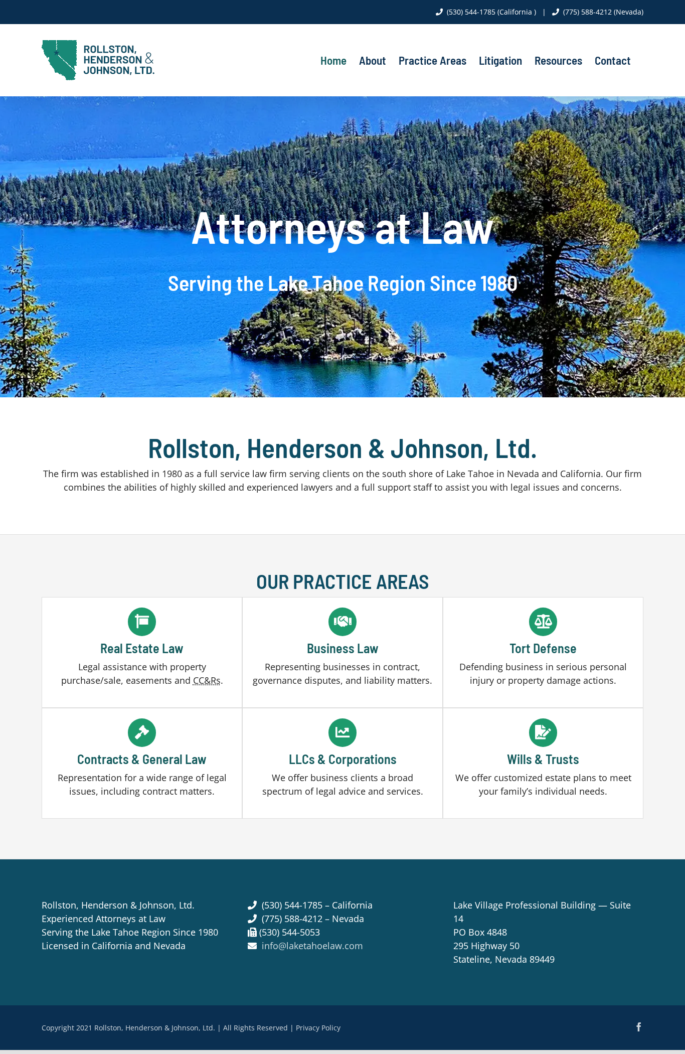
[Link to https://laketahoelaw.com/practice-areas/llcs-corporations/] (342, 732)
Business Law (343, 648)
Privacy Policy (318, 1027)
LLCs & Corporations (343, 759)
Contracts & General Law (142, 759)
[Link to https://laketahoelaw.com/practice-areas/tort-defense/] (543, 622)
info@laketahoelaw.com (312, 946)
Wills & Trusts (543, 759)
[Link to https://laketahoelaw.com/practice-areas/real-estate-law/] (142, 622)
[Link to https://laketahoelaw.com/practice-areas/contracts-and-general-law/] (142, 732)
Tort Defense (543, 648)
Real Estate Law (142, 648)
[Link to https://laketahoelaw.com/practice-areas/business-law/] (342, 622)
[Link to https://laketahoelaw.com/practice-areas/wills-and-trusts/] (543, 732)
